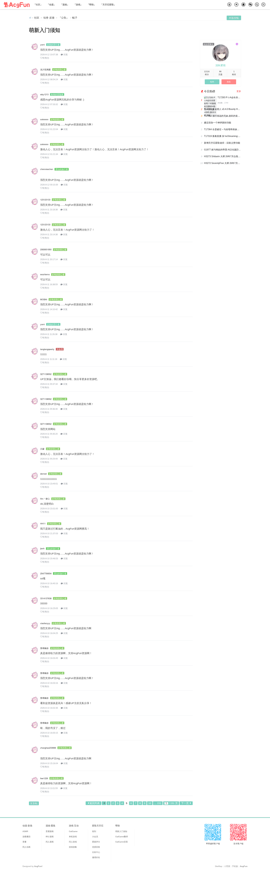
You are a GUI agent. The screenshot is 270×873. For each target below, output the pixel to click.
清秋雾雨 (220, 65)
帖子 (74, 17)
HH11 (43, 523)
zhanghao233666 (48, 747)
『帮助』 (91, 4)
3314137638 (45, 598)
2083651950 (45, 249)
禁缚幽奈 (44, 648)
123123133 (45, 199)
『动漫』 (51, 4)
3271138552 (45, 374)
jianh (42, 548)
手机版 (235, 866)
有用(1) (45, 188)
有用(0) (45, 58)
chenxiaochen (46, 169)
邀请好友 (96, 857)
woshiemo (45, 274)
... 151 (157, 803)
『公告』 (64, 17)
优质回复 (96, 847)
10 (149, 803)
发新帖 (34, 803)
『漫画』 (64, 4)
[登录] (229, 4)
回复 (66, 54)
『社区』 (37, 4)
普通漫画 (50, 831)
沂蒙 (42, 448)
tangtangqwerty (47, 349)
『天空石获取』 (108, 4)
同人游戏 (73, 842)
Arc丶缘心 (45, 498)
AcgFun (244, 866)
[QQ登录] (243, 4)
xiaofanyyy (45, 623)
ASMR (25, 831)
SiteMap (218, 866)
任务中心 (96, 852)
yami (42, 44)
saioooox (44, 119)
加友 (229, 82)
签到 (94, 831)
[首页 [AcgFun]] (30, 17)
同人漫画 (50, 842)
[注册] (236, 4)
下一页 (185, 803)
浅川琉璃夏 (45, 69)
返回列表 (95, 803)
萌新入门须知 (44, 30)
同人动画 (26, 847)
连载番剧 (26, 836)
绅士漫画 (50, 836)
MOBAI (43, 299)
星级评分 (96, 842)
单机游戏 (73, 836)
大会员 (95, 836)
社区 (36, 17)
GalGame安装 (121, 842)
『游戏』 (78, 4)
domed (43, 473)
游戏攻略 (73, 847)
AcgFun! (38, 866)
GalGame (73, 831)
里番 (24, 842)
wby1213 (44, 94)
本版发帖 (234, 17)
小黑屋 (227, 866)
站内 (212, 82)
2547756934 (45, 573)
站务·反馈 (48, 17)
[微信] (250, 4)
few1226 (44, 778)
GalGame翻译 (121, 836)
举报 (190, 56)
